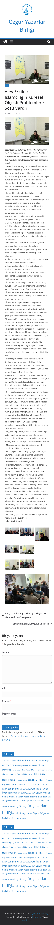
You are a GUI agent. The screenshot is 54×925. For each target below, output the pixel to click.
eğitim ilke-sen (28, 774)
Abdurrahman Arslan (27, 760)
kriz (21, 789)
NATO (14, 797)
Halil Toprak (9, 779)
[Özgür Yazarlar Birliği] (5, 42)
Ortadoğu (25, 800)
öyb (17, 805)
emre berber (42, 770)
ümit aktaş (18, 813)
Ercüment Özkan (15, 774)
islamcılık (39, 779)
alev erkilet (33, 765)
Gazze (45, 774)
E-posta (6, 701)
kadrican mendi (10, 788)
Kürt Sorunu (37, 792)
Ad (4, 688)
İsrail (24, 818)
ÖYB (7, 85)
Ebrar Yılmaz (25, 770)
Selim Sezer (34, 800)
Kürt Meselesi (26, 793)
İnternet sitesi (9, 713)
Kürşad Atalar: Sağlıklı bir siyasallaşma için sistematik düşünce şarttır (26, 615)
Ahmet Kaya (44, 760)
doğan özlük (16, 770)
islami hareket (17, 784)
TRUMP (10, 806)
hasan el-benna (22, 780)
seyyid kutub (44, 800)
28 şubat (13, 760)
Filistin (38, 774)
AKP (26, 765)
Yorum (6, 652)
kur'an (25, 789)
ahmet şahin (20, 766)
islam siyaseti (29, 785)
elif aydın (34, 770)
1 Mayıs (5, 760)
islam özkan (41, 784)
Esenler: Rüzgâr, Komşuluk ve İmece (31, 623)
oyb (21, 114)
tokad (4, 806)
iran (30, 779)
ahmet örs (9, 765)
